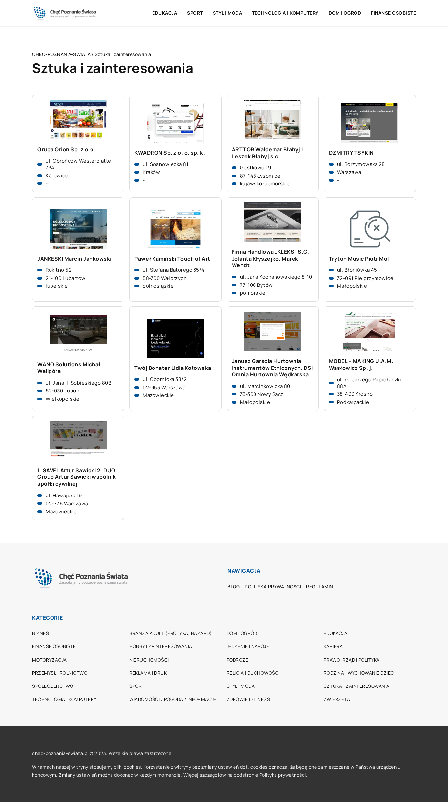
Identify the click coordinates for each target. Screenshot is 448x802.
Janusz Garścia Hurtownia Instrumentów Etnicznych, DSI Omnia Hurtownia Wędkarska (272, 368)
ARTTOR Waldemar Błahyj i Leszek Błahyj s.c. (267, 153)
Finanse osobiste (393, 13)
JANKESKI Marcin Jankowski (74, 258)
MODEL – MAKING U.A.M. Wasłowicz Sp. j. (361, 364)
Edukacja (164, 13)
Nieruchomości (149, 660)
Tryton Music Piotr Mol (359, 258)
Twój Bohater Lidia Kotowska (172, 368)
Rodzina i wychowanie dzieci (360, 673)
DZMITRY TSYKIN (351, 152)
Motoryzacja (49, 660)
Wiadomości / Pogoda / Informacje (172, 699)
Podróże (238, 660)
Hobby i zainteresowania (160, 646)
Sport (195, 13)
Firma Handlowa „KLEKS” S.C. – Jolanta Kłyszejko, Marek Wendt (273, 258)
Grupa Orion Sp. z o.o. (66, 149)
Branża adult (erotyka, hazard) (170, 633)
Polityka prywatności (273, 586)
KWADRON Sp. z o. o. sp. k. (169, 152)
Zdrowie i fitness (248, 699)
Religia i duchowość (253, 673)
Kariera (333, 646)
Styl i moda (227, 13)
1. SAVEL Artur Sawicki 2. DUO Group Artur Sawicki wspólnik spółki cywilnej (76, 477)
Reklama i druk (148, 673)
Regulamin (319, 586)
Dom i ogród (345, 13)
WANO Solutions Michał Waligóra (69, 368)
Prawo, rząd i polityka (352, 660)
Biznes (40, 633)
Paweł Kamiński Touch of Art (172, 258)
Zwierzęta (337, 699)
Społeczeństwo (52, 686)
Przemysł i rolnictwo (59, 673)
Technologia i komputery (285, 13)
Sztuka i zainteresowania (357, 686)
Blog (233, 586)
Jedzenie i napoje (248, 646)
